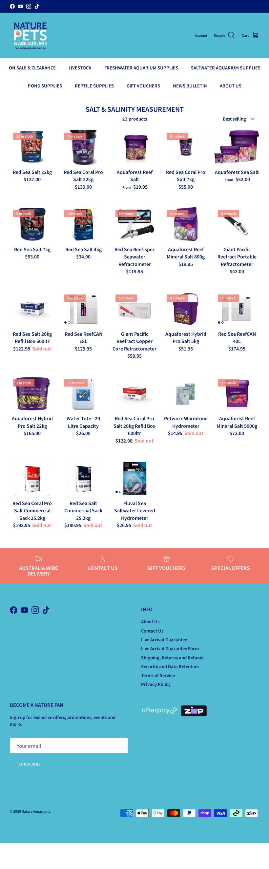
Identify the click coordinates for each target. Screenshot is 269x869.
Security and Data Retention (170, 666)
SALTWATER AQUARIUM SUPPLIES (225, 68)
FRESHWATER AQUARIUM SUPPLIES (141, 68)
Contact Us (152, 631)
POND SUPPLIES (45, 86)
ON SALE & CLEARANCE (32, 68)
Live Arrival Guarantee (164, 639)
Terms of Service (158, 675)
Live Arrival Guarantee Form (170, 648)
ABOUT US (230, 86)
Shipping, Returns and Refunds (172, 657)
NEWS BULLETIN (190, 86)
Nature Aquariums (36, 811)
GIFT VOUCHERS (143, 86)
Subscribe (29, 763)
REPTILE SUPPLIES (94, 86)
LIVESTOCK (80, 68)
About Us (150, 621)
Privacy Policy (156, 684)
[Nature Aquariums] (30, 35)
